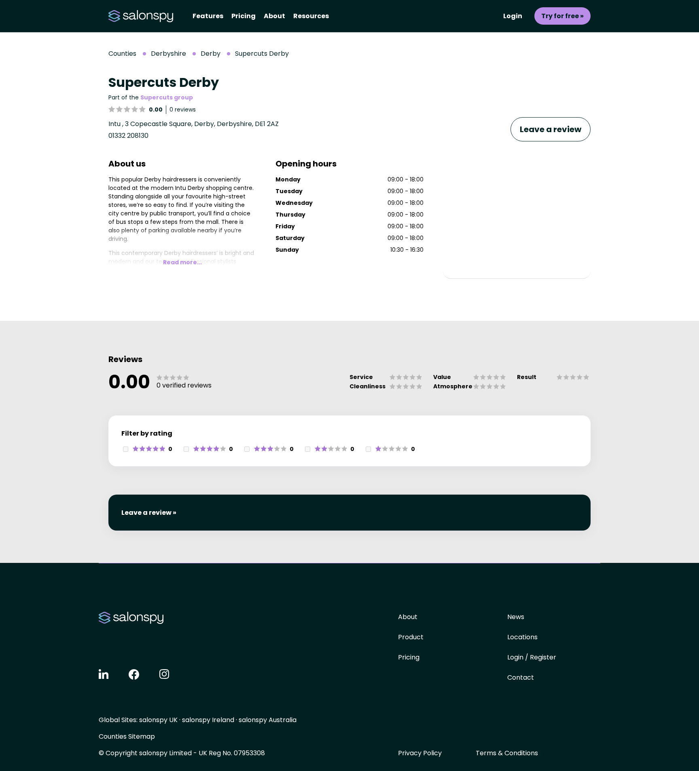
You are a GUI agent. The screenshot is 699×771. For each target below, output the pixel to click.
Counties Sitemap (127, 736)
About (274, 16)
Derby (210, 53)
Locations (522, 637)
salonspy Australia (268, 720)
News (515, 616)
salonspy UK (158, 720)
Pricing (243, 16)
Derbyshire (168, 53)
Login (512, 16)
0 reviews (182, 109)
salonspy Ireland (208, 720)
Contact (520, 677)
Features (208, 16)
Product (411, 637)
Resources (311, 16)
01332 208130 (128, 135)
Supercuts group (166, 97)
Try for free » (562, 16)
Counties (122, 53)
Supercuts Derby (262, 53)
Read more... (182, 262)
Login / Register (531, 657)
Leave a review (550, 129)
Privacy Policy (420, 753)
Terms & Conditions (507, 753)
